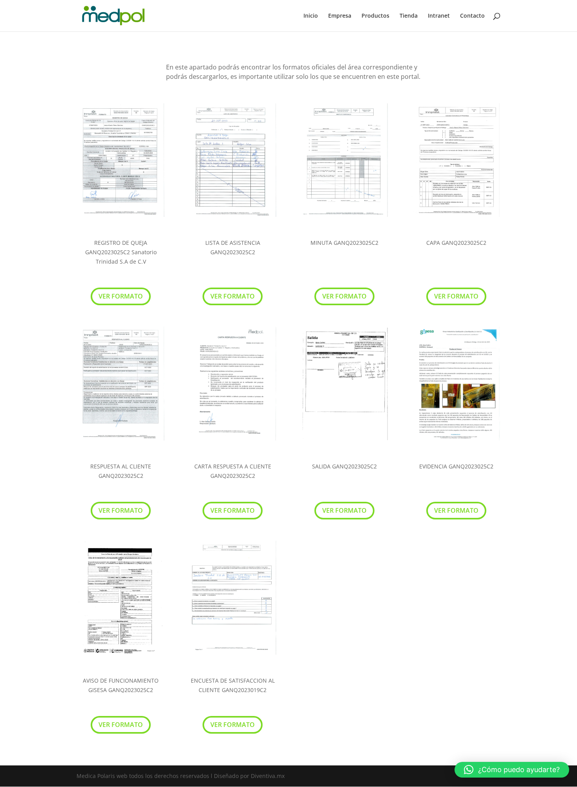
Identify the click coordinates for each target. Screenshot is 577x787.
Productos (375, 16)
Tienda (409, 16)
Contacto (472, 16)
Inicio (310, 16)
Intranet (439, 16)
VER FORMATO (121, 296)
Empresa (339, 16)
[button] (512, 770)
